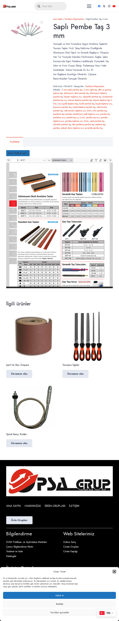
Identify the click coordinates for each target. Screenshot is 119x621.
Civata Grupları (71, 546)
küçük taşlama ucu (104, 103)
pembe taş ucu (93, 117)
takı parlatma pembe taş (83, 124)
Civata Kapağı (70, 551)
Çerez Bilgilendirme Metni (19, 546)
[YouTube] (114, 6)
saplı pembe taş (97, 121)
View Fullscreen (17, 153)
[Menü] (89, 6)
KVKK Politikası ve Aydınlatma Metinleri (26, 542)
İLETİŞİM (74, 506)
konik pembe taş (86, 103)
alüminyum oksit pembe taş (76, 93)
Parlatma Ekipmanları (74, 19)
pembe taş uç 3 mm (75, 117)
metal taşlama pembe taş (84, 107)
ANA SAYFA (13, 506)
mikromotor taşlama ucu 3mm (77, 110)
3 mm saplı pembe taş (72, 89)
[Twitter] (104, 6)
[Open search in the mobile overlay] (50, 6)
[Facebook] (99, 6)
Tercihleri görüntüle (59, 612)
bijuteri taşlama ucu (73, 96)
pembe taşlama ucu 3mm (76, 121)
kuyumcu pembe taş (62, 107)
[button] (114, 571)
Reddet (59, 604)
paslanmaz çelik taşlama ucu (86, 114)
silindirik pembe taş (62, 124)
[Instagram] (109, 6)
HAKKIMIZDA (33, 506)
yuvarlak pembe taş (94, 128)
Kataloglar (11, 556)
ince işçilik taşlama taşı (68, 103)
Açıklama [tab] (14, 141)
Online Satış (69, 542)
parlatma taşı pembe (62, 114)
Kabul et (60, 595)
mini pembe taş (100, 110)
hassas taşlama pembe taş (80, 100)
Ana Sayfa (57, 19)
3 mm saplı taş (90, 89)
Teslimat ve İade (14, 551)
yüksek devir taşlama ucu (72, 128)
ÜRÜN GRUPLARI (55, 506)
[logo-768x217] (9, 6)
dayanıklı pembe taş (92, 96)
